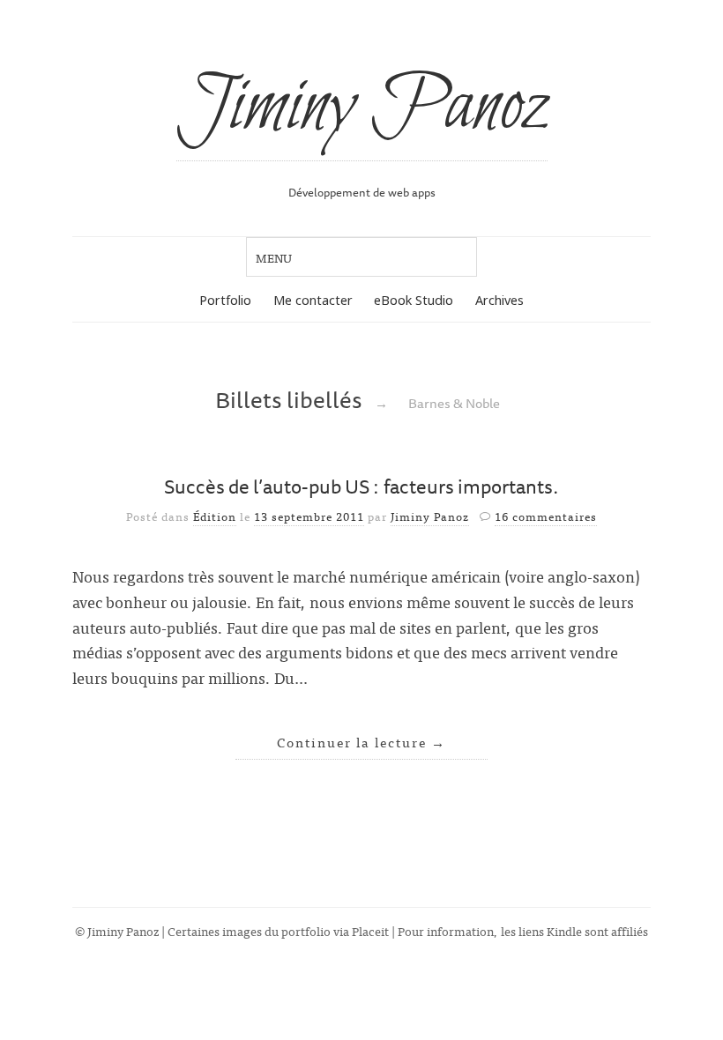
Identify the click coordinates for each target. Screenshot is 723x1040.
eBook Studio (413, 300)
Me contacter (313, 300)
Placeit (370, 930)
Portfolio (225, 300)
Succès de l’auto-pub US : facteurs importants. (362, 486)
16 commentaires (546, 516)
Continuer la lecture (361, 742)
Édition (214, 516)
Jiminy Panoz (362, 107)
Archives (499, 300)
